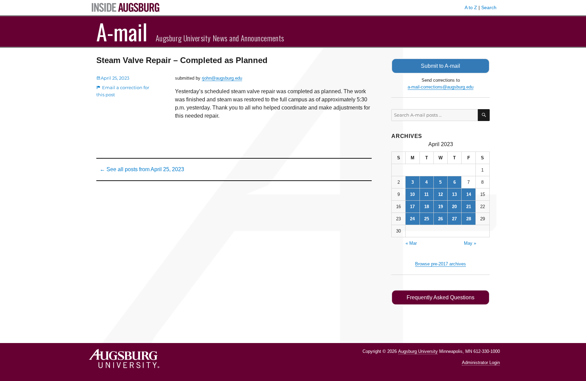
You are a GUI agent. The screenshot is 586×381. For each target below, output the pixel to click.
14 (468, 194)
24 (412, 218)
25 (426, 218)
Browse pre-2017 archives (440, 263)
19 (440, 206)
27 (454, 218)
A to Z (471, 7)
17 (412, 206)
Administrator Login (481, 362)
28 (468, 218)
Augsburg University (418, 351)
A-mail (122, 31)
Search (488, 7)
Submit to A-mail (440, 66)
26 (440, 218)
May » (470, 243)
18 (426, 206)
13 (454, 194)
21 (468, 206)
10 (412, 194)
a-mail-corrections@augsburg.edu (440, 86)
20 (454, 206)
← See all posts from (142, 169)
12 (440, 194)
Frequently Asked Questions (440, 297)
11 (426, 194)
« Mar (411, 243)
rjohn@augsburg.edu (222, 78)
